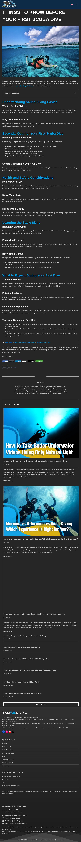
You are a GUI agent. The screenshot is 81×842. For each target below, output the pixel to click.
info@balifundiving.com (16, 821)
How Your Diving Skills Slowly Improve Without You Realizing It (25, 636)
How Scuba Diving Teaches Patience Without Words (21, 682)
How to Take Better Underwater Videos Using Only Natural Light (35, 461)
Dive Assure (5, 779)
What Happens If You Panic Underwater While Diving (21, 647)
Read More (7, 480)
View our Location (18, 812)
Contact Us (5, 766)
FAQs (3, 756)
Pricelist (4, 743)
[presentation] (41, 433)
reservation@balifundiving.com (18, 823)
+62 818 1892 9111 (23, 815)
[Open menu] (77, 4)
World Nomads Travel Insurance (11, 785)
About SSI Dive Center (8, 753)
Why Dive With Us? (7, 763)
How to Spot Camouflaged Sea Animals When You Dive (22, 693)
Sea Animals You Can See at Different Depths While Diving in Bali (25, 659)
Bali (4, 367)
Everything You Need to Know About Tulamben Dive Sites (31, 342)
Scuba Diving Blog (7, 750)
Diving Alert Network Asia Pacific (11, 776)
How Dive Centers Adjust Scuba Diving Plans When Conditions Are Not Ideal (29, 670)
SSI (3, 782)
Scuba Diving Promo (7, 747)
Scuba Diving (12, 367)
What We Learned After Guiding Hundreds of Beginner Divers (34, 614)
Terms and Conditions (8, 759)
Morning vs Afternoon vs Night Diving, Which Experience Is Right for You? (40, 539)
